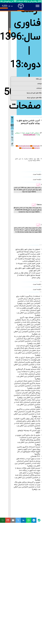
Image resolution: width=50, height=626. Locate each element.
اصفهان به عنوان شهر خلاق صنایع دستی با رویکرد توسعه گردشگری (28, 250)
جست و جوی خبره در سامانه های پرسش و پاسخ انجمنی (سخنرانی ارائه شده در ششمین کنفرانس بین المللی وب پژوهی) (27, 462)
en (9, 6)
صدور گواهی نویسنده (29, 135)
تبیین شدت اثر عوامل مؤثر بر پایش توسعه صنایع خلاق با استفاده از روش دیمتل (27, 275)
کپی (38, 184)
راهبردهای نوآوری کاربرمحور (24, 146)
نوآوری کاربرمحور (36, 146)
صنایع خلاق (37, 148)
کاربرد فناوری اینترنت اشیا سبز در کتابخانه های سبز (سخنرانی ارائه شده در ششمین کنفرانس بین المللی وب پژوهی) (27, 330)
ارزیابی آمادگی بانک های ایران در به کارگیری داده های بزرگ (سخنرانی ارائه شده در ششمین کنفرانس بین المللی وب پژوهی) (27, 340)
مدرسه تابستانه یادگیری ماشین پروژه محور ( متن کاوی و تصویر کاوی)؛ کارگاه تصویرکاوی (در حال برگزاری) (28, 450)
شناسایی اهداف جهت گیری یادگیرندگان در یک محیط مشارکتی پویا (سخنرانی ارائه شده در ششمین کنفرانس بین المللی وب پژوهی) (27, 321)
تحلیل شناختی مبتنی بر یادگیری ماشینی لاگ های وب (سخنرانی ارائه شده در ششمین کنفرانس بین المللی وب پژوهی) (27, 413)
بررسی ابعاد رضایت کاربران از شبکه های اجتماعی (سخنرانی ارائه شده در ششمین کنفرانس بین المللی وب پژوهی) (27, 403)
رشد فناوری (27, 16)
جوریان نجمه (26, 133)
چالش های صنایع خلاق (27, 148)
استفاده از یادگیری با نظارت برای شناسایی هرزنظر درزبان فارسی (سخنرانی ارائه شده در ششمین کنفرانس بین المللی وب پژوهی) (28, 300)
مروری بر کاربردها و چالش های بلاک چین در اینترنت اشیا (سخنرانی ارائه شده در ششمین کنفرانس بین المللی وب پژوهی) (27, 485)
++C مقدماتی (35, 456)
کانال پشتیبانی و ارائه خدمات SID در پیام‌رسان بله (20, 1)
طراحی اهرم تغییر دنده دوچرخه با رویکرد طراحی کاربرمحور (28, 264)
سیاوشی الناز (35, 133)
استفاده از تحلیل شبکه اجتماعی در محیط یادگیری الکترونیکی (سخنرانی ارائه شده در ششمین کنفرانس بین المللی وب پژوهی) (27, 384)
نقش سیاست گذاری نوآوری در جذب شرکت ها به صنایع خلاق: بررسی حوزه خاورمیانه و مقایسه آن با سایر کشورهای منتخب (27, 257)
